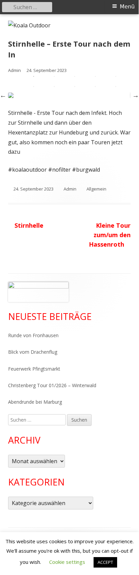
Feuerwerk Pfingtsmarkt (34, 369)
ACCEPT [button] (105, 562)
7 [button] (54, 86)
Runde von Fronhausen (33, 335)
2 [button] (54, 76)
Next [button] (135, 95)
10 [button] (115, 86)
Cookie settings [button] (67, 561)
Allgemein (96, 189)
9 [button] (95, 86)
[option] (69, 95)
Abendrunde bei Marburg (35, 402)
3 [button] (74, 76)
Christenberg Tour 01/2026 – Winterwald (52, 385)
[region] (38, 292)
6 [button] (33, 86)
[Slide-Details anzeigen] (38, 292)
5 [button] (115, 76)
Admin (70, 189)
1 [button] (33, 76)
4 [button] (95, 76)
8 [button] (74, 86)
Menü (127, 6)
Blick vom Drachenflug (32, 352)
